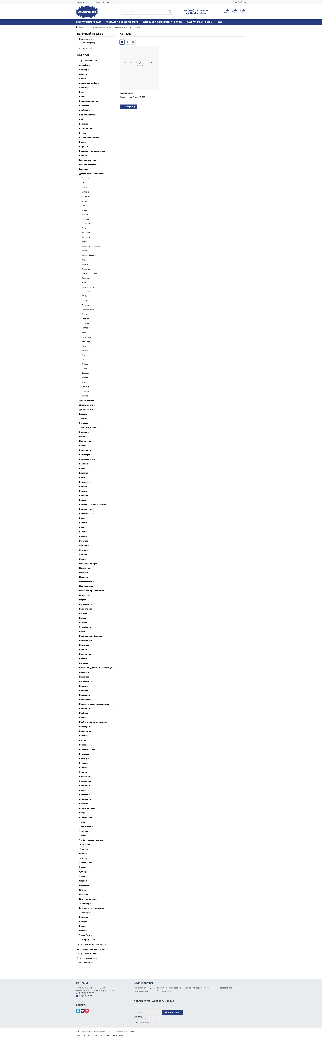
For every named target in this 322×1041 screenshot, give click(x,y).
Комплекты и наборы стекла (92, 505)
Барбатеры (84, 110)
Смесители (84, 777)
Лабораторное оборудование (122, 22)
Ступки (82, 813)
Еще (219, 22)
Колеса (85, 264)
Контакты (96, 2)
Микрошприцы (86, 586)
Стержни (85, 369)
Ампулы (83, 79)
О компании (108, 2)
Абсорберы (84, 65)
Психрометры (85, 745)
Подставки (84, 695)
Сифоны (85, 364)
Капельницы (85, 450)
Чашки (82, 876)
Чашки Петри (85, 935)
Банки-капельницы (88, 101)
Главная (82, 27)
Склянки (83, 768)
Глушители (86, 210)
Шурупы (85, 382)
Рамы (84, 332)
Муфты (82, 600)
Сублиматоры (85, 817)
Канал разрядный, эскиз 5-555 (132, 97)
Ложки (82, 559)
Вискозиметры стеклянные (92, 151)
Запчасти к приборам (91, 246)
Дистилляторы (86, 409)
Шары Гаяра (85, 885)
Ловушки (83, 550)
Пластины (84, 677)
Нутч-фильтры (88, 287)
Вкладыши (86, 192)
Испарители (85, 441)
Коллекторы (85, 482)
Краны (82, 527)
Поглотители (85, 681)
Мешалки (83, 577)
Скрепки (83, 772)
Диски (84, 228)
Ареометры (84, 88)
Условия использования (114, 1035)
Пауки (82, 632)
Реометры (84, 758)
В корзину (130, 107)
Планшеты (84, 672)
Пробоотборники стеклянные (93, 722)
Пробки (82, 718)
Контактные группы (90, 273)
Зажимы (83, 419)
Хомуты (83, 867)
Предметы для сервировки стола (95, 704)
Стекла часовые (87, 808)
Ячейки (85, 396)
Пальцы (85, 301)
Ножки (84, 283)
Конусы (82, 518)
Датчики (85, 219)
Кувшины (83, 541)
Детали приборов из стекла (120, 27)
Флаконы (83, 931)
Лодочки (83, 554)
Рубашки (83, 763)
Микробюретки (86, 582)
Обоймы (85, 296)
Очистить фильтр (85, 49)
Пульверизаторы (87, 749)
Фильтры (83, 849)
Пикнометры (85, 654)
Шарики (83, 881)
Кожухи (85, 260)
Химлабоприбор (88, 43)
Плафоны (85, 319)
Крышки (83, 536)
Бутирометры (85, 128)
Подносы (83, 690)
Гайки (84, 205)
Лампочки (84, 545)
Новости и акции (82, 2)
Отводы (83, 622)
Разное (82, 926)
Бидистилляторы (87, 115)
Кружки (83, 532)
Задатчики (86, 242)
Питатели (83, 663)
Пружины (83, 736)
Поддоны (83, 686)
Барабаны (84, 106)
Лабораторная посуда (88, 22)
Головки (85, 215)
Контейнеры (85, 514)
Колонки (83, 486)
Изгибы (82, 437)
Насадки (83, 613)
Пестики (83, 650)
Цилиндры (84, 872)
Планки (85, 314)
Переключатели (88, 310)
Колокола (86, 269)
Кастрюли (84, 464)
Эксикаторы (85, 904)
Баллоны (85, 178)
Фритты (83, 858)
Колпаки (83, 491)
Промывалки (85, 731)
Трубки (82, 836)
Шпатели (83, 894)
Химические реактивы (87, 958)
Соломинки (84, 786)
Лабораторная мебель (199, 22)
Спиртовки (84, 795)
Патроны (85, 305)
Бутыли (82, 133)
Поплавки (86, 328)
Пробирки (83, 713)
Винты (84, 187)
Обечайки (86, 292)
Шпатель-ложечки (88, 899)
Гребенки (83, 169)
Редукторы (86, 341)
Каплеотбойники (89, 255)
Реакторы (84, 754)
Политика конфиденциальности (89, 1035)
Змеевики (84, 432)
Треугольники (86, 826)
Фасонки (85, 373)
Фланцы (85, 378)
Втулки (85, 201)
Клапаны (83, 473)
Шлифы (82, 890)
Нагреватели (85, 604)
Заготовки (86, 237)
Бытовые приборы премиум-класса (163, 22)
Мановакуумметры (88, 564)
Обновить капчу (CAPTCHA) (143, 1022)
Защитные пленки (87, 428)
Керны (82, 468)
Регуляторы (86, 337)
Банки (82, 97)
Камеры (83, 922)
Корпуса (85, 278)
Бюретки (83, 147)
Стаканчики (85, 799)
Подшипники (85, 700)
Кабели (82, 446)
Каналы (85, 251)
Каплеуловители (87, 459)
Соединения (85, 781)
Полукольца (86, 323)
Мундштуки (84, 595)
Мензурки (83, 573)
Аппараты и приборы (89, 83)
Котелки (83, 523)
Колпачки (83, 496)
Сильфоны (86, 360)
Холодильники (86, 863)
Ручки (84, 355)
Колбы (82, 477)
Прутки (82, 740)
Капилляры (84, 455)
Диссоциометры (87, 405)
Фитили (83, 854)
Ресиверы (86, 351)
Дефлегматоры (86, 400)
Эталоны (85, 391)
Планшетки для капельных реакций (96, 668)
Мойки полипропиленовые (91, 591)
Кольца (82, 500)
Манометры (84, 568)
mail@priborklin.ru (196, 13)
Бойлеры (83, 124)
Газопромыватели (87, 165)
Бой (81, 119)
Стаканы (83, 804)
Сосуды (83, 790)
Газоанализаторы (87, 160)
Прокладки (84, 727)
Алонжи (83, 74)
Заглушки (86, 233)
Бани (84, 183)
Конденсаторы (86, 509)
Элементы (86, 387)
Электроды (84, 913)
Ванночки (83, 917)
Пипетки (83, 659)
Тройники (83, 831)
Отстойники (85, 627)
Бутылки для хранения (89, 137)
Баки (81, 92)
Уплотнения (84, 845)
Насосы (83, 618)
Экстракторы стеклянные (91, 908)
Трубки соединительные (91, 840)
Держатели (86, 224)
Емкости (83, 414)
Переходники (85, 641)
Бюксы (82, 142)
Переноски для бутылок (90, 636)
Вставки (85, 196)
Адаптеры (84, 69)
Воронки (83, 156)
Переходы (84, 645)
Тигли (82, 822)
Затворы (83, 423)
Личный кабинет (239, 2)
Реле (84, 346)
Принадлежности (85, 962)
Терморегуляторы (87, 940)
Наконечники (85, 609)
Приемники (84, 709)
